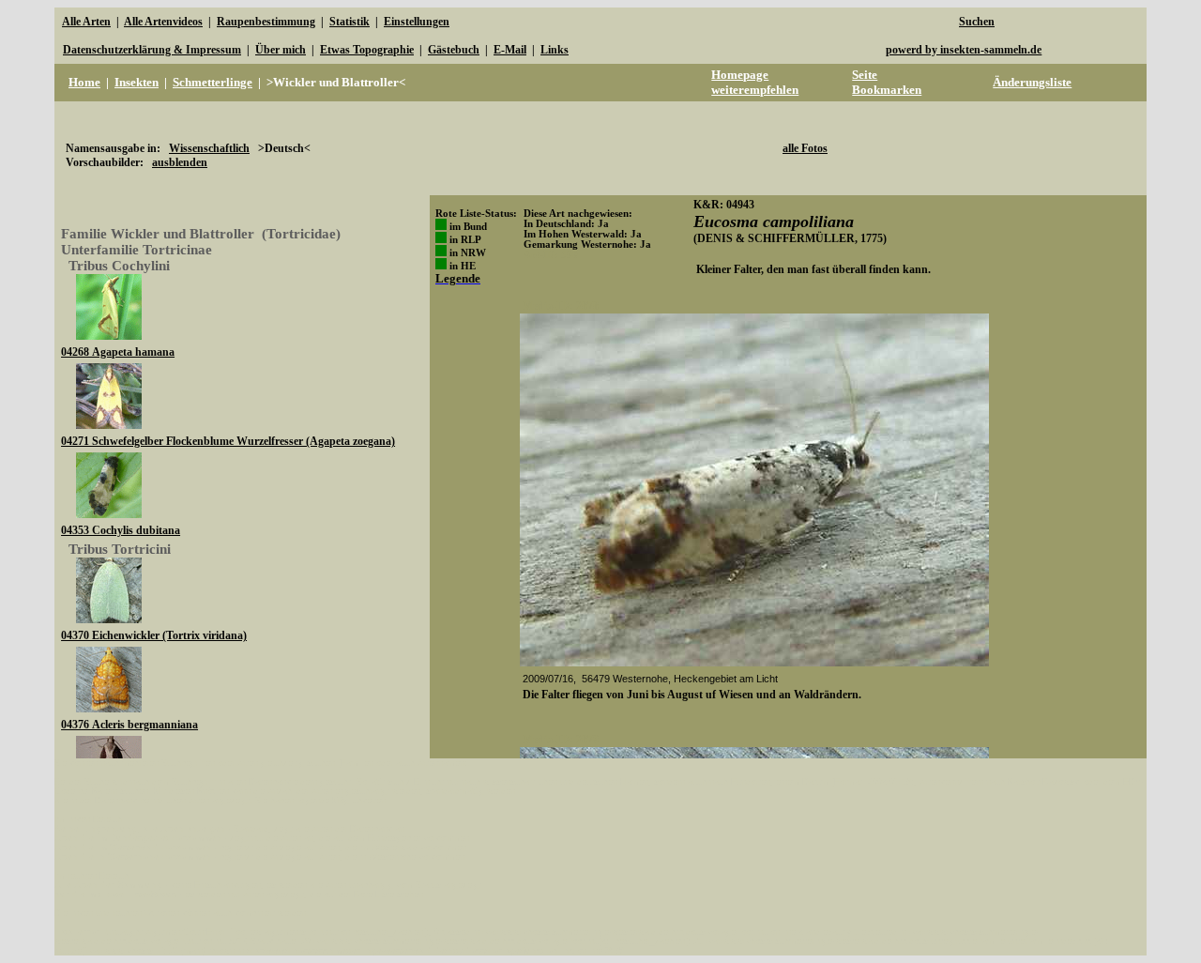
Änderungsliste (1032, 82)
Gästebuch (453, 49)
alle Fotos (805, 148)
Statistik (349, 21)
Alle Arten (86, 21)
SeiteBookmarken (886, 82)
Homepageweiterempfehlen (754, 82)
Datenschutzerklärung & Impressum (152, 49)
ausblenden (179, 162)
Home (84, 82)
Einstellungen (416, 21)
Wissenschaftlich (209, 148)
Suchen (977, 21)
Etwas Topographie (367, 49)
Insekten (136, 82)
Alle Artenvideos (163, 21)
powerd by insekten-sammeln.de (963, 49)
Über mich (280, 49)
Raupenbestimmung (266, 21)
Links (554, 49)
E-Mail (510, 49)
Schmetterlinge (212, 82)
